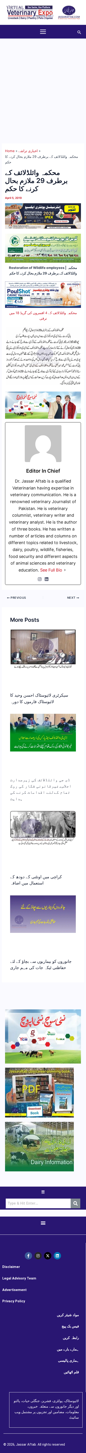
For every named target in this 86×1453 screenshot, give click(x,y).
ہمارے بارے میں (68, 1349)
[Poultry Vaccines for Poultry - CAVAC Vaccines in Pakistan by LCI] (43, 294)
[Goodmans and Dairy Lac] (43, 405)
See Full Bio (51, 570)
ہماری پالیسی (68, 1361)
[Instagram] (39, 579)
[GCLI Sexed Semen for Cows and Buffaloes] (43, 248)
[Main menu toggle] (43, 32)
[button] (79, 31)
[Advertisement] (43, 84)
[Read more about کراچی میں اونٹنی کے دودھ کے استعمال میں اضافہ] (43, 828)
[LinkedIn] (46, 579)
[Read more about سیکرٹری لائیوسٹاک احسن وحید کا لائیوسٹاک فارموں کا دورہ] (43, 649)
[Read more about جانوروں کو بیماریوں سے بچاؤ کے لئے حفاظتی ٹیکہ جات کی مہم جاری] (43, 914)
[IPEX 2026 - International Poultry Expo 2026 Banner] (43, 216)
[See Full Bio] (65, 570)
